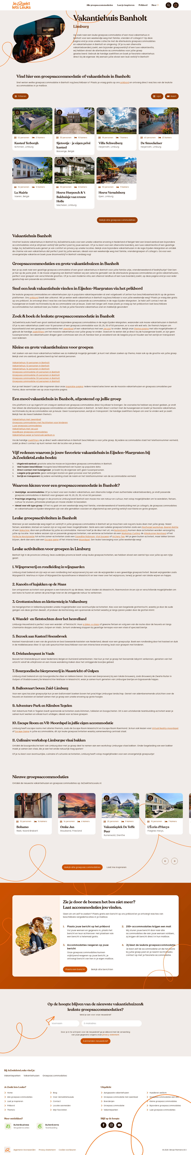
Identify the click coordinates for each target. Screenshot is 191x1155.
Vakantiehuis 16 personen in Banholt (31, 369)
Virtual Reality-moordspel (165, 728)
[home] (21, 5)
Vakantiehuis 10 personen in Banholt (31, 362)
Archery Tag (118, 536)
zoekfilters (33, 440)
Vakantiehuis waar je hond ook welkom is (33, 435)
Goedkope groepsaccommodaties (30, 432)
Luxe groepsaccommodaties (27, 425)
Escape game (52, 539)
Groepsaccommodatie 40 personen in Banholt (36, 381)
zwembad (68, 328)
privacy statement (110, 1035)
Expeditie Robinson (85, 536)
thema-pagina (141, 328)
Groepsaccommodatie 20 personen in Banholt (36, 372)
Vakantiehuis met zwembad (26, 419)
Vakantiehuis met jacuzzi (25, 429)
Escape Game (22, 731)
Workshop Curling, (130, 533)
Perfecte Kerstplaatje (23, 536)
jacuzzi (107, 328)
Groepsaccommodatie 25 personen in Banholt (36, 375)
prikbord (124, 82)
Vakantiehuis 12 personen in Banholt (30, 365)
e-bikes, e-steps (91, 624)
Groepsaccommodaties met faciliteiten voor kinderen (40, 422)
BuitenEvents (121, 530)
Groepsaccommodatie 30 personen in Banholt (36, 378)
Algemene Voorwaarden (25, 1150)
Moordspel (84, 539)
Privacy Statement (47, 1150)
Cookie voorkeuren (67, 1150)
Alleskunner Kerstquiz (155, 533)
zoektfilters (38, 332)
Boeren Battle (171, 527)
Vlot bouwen (102, 536)
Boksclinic (24, 530)
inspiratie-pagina (74, 386)
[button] (157, 5)
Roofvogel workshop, (152, 527)
